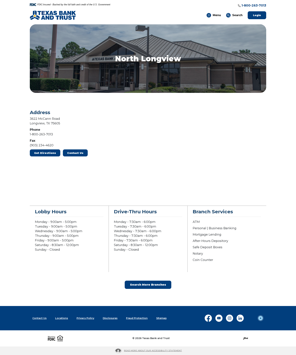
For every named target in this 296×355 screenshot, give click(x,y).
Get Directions (45, 153)
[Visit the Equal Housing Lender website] (60, 338)
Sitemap (161, 318)
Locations (61, 318)
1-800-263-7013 (254, 5)
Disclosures (110, 318)
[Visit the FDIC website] (51, 338)
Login (259, 15)
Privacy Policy (85, 318)
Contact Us (75, 153)
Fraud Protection (137, 318)
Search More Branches (148, 284)
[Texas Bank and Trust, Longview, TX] (53, 15)
